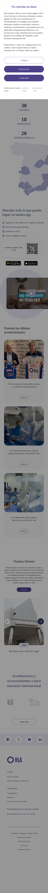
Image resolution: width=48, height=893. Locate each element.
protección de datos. (37, 100)
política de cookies (26, 100)
